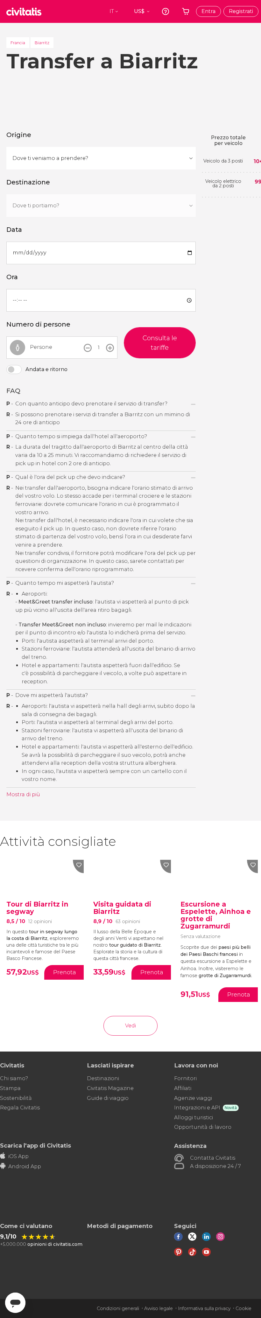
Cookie (243, 1308)
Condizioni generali (118, 1308)
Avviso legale (158, 1308)
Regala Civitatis (20, 1108)
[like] (78, 866)
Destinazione (28, 182)
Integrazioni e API (197, 1108)
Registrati (241, 11)
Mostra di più (23, 794)
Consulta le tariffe (160, 342)
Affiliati (182, 1088)
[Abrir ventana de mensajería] (15, 1303)
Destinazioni (103, 1078)
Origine (18, 135)
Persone (41, 347)
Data (14, 229)
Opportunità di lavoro (202, 1127)
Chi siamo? (14, 1078)
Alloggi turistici (193, 1117)
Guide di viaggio (108, 1098)
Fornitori (185, 1078)
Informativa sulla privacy (204, 1308)
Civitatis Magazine (110, 1088)
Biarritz (42, 42)
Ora (12, 277)
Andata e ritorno (46, 369)
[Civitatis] (24, 11)
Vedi (130, 1026)
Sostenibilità (16, 1098)
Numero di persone (38, 324)
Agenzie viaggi (193, 1098)
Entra (208, 11)
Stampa (10, 1088)
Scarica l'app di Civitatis (35, 1145)
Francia (18, 42)
